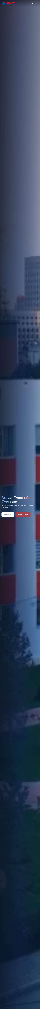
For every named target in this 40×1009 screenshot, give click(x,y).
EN (32, 3)
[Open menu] (37, 3)
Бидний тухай (23, 514)
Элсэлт (6, 514)
